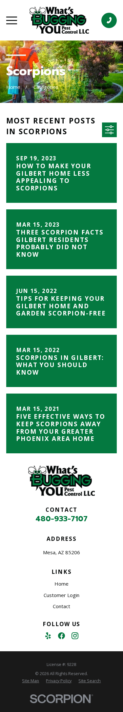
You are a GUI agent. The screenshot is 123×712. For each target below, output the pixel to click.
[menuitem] (30, 681)
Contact (61, 606)
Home (61, 583)
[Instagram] (75, 635)
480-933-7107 (61, 518)
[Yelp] (48, 635)
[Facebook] (61, 635)
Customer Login (61, 595)
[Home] (59, 20)
